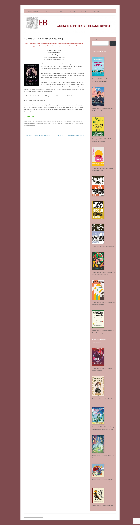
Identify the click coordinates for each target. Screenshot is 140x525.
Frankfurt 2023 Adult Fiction (59, 121)
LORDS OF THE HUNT (64, 123)
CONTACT (96, 11)
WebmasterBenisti (29, 125)
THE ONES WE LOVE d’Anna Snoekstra (37, 135)
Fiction (49, 121)
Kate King (54, 123)
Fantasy (44, 121)
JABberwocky (47, 123)
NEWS (47, 11)
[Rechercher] (113, 43)
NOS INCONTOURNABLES (32, 11)
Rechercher (95, 40)
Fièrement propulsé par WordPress (33, 517)
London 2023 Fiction (73, 121)
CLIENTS (72, 11)
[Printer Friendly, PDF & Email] (29, 116)
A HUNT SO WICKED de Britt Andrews (71, 135)
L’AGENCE (84, 11)
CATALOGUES (59, 11)
